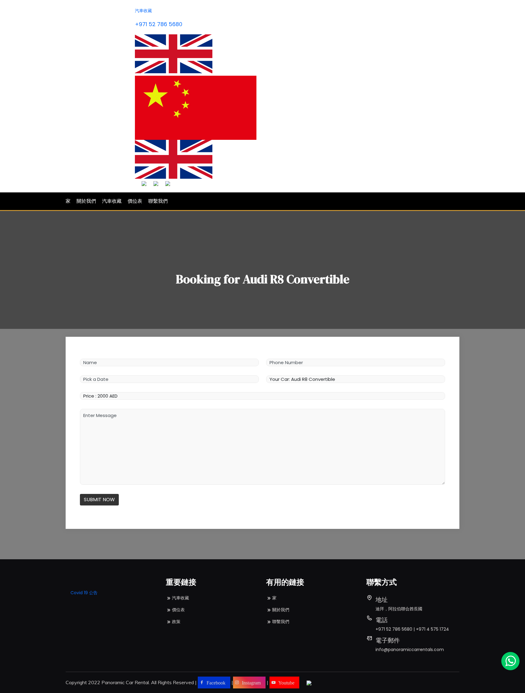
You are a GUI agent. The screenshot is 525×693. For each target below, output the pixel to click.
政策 (176, 622)
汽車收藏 (143, 11)
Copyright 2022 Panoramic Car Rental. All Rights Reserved (130, 682)
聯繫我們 (158, 201)
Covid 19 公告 (84, 593)
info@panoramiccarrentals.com (410, 649)
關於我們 (86, 201)
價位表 (135, 201)
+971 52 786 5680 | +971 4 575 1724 (412, 629)
